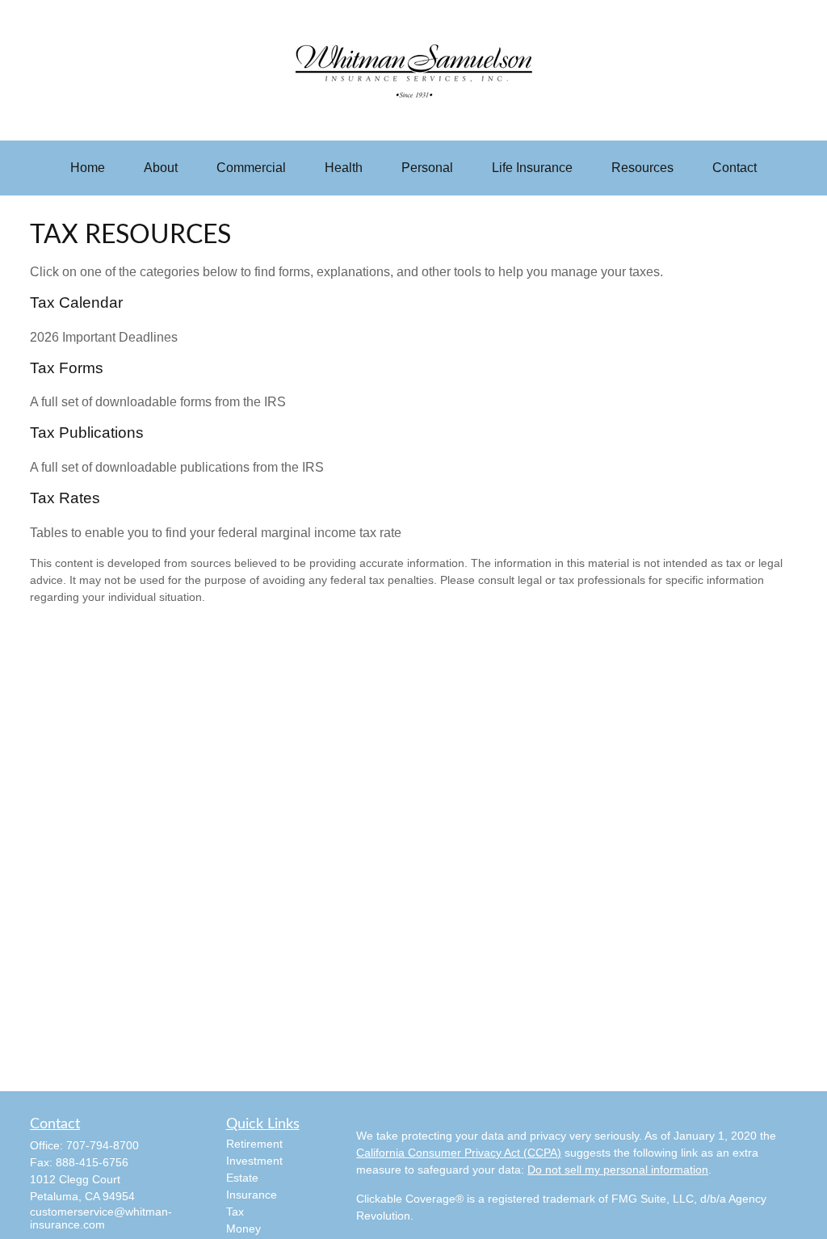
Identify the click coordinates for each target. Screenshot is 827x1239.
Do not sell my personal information (617, 1169)
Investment (254, 1160)
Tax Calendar (76, 302)
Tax (235, 1211)
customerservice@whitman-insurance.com (101, 1218)
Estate (242, 1177)
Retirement (254, 1143)
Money (243, 1228)
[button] (87, 168)
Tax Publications (87, 432)
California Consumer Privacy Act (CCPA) (458, 1152)
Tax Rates (65, 497)
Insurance (251, 1194)
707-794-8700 (102, 1145)
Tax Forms (66, 367)
